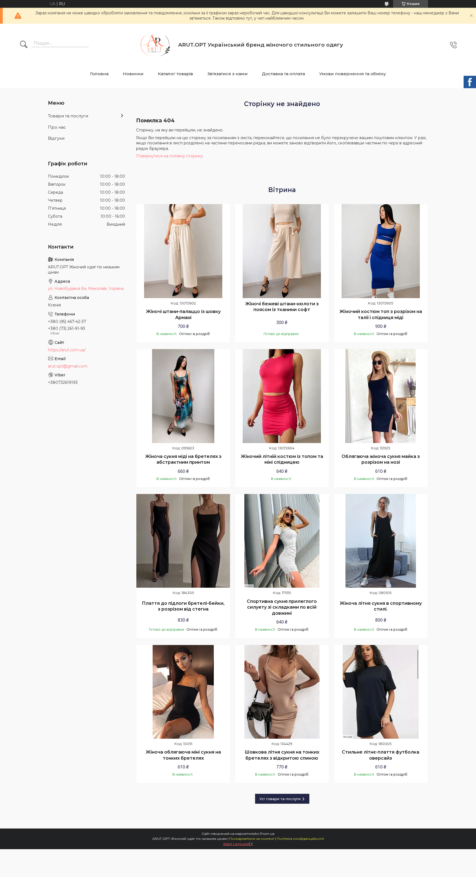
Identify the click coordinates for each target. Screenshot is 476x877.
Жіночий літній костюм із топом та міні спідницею (282, 459)
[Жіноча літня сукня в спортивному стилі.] (381, 541)
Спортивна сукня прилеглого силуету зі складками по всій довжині (282, 607)
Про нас (57, 127)
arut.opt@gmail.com (68, 366)
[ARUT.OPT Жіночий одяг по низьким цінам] (153, 45)
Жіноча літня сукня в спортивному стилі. (381, 606)
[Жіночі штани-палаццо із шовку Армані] (183, 251)
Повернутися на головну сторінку (169, 155)
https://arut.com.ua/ (67, 349)
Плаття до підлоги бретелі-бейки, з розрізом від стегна (183, 606)
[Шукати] (24, 45)
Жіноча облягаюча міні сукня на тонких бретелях (183, 755)
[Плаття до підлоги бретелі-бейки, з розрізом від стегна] (183, 541)
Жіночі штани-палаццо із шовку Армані (183, 314)
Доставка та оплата (283, 73)
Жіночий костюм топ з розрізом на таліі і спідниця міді (380, 314)
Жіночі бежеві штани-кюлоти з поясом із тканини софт (282, 306)
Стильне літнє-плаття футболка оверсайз (380, 755)
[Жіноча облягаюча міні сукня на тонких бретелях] (183, 692)
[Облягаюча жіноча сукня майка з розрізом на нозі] (381, 396)
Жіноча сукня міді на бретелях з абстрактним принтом (183, 459)
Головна (99, 73)
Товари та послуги (68, 115)
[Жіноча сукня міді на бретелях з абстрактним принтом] (183, 396)
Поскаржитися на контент (251, 838)
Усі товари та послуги (280, 799)
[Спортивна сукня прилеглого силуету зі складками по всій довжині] (282, 541)
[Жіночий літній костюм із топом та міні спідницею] (282, 396)
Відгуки (56, 138)
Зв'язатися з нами (227, 73)
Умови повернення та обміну (352, 73)
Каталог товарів (175, 73)
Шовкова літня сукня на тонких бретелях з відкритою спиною (282, 755)
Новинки (133, 73)
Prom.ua (267, 834)
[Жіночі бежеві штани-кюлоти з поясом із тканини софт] (282, 251)
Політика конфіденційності (300, 838)
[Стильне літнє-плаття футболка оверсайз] (381, 692)
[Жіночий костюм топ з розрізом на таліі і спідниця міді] (381, 251)
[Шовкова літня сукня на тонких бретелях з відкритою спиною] (282, 692)
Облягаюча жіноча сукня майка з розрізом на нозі (381, 459)
